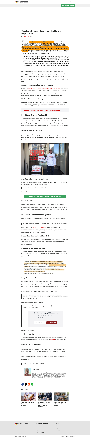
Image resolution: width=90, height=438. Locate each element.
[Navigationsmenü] (74, 2)
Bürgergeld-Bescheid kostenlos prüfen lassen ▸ (45, 196)
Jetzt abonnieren (52, 322)
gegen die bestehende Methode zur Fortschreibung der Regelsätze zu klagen (44, 88)
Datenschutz (72, 436)
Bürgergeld (52, 339)
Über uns (67, 436)
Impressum (62, 436)
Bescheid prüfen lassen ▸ (68, 5)
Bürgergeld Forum (59, 428)
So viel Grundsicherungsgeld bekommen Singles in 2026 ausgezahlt (27, 404)
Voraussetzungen (39, 425)
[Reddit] (29, 384)
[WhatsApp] (32, 384)
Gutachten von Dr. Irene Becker (38, 227)
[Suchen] (70, 1)
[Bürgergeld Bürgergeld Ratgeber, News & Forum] (21, 2)
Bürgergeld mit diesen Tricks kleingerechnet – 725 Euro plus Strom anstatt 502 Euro (42, 110)
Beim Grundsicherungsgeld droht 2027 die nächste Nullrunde (60, 404)
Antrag (37, 430)
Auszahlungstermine (40, 432)
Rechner (37, 428)
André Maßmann (26, 36)
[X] (18, 5)
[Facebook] (16, 5)
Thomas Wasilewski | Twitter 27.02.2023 (31, 175)
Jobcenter (58, 430)
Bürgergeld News (59, 425)
